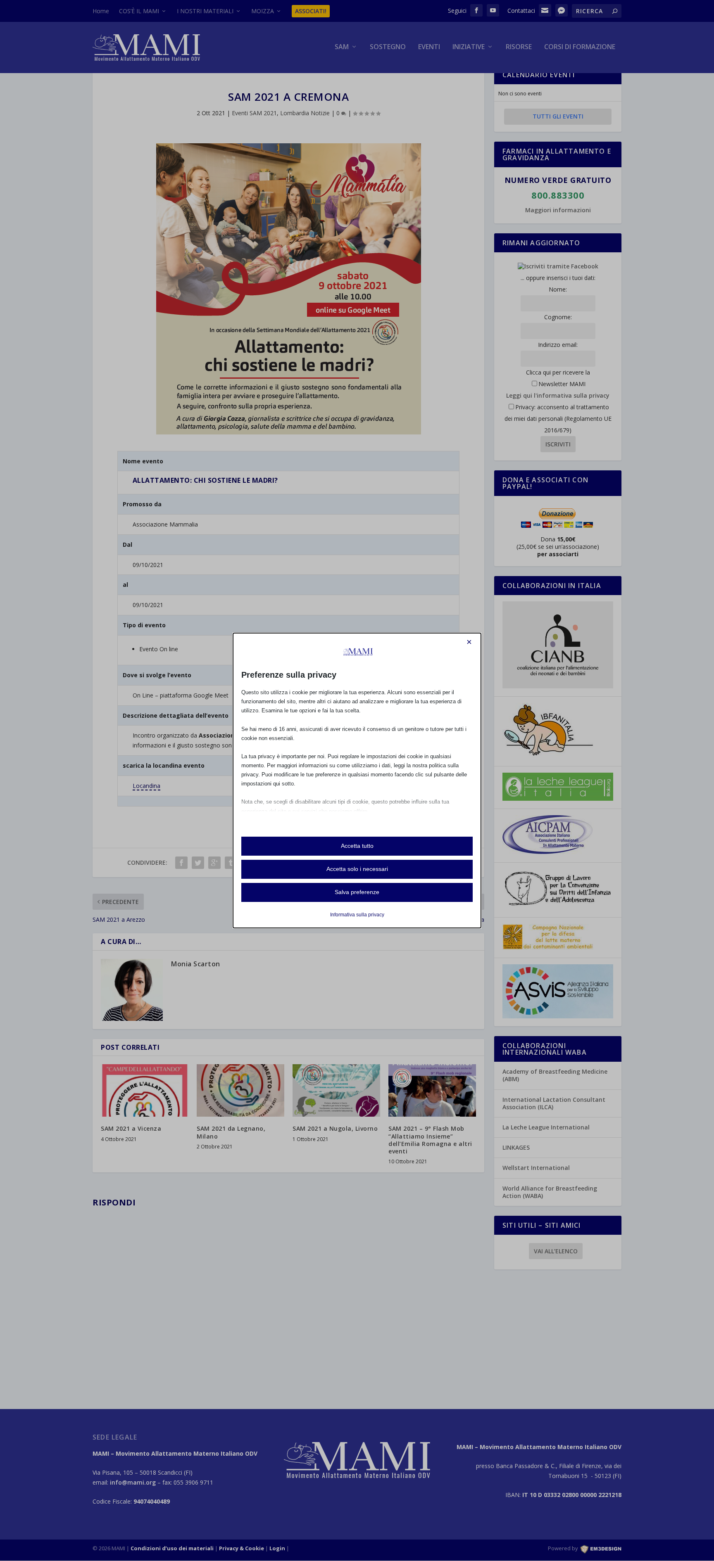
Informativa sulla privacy (357, 915)
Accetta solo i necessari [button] (357, 869)
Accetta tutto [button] (357, 845)
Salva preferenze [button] (357, 892)
